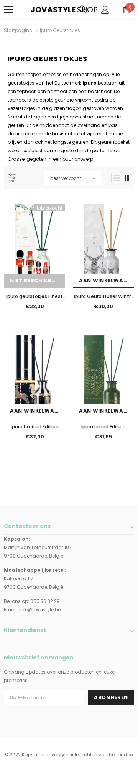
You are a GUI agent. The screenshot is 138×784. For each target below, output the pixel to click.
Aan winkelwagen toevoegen (106, 280)
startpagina (18, 30)
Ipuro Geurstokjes (60, 30)
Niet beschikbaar (36, 280)
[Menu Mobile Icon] (8, 9)
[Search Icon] (82, 9)
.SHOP (36, 9)
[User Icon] (105, 10)
